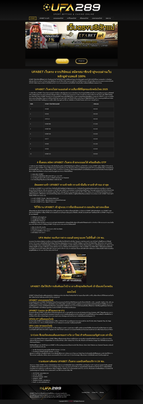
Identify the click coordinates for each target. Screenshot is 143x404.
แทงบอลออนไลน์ (58, 18)
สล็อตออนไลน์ (84, 18)
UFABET (32, 18)
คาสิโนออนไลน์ (71, 18)
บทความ (108, 18)
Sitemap (102, 392)
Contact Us (94, 392)
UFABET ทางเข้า (44, 18)
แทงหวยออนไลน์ (97, 18)
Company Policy (86, 392)
